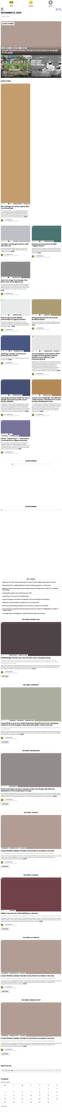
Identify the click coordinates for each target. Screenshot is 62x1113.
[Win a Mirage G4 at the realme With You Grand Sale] (15, 144)
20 (22, 1098)
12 (13, 1095)
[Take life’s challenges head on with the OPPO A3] (15, 234)
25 (5, 1102)
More (25, 217)
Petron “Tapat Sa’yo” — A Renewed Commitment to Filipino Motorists (15, 439)
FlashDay (12, 910)
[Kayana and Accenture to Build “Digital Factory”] (46, 234)
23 (48, 1098)
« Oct (2, 1106)
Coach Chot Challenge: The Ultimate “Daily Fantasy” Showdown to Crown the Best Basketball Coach (46, 400)
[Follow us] (56, 9)
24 (57, 1098)
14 (31, 1095)
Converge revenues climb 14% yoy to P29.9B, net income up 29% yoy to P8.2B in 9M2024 (15, 400)
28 (31, 1102)
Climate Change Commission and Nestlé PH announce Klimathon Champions (26, 599)
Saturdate (5, 48)
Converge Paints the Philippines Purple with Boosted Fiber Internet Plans (23, 613)
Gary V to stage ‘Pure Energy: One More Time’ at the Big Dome (14, 281)
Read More (5, 676)
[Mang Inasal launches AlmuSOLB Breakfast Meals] (46, 307)
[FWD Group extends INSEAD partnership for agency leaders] (15, 307)
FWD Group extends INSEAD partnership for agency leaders (13, 319)
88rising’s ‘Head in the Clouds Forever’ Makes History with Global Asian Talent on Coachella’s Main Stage (30, 589)
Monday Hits (16, 277)
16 (48, 1095)
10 (57, 1092)
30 (48, 1102)
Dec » (5, 1106)
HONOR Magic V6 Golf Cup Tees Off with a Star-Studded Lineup (25, 658)
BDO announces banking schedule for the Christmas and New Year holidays (25, 606)
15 (39, 1095)
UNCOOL (31, 6)
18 (5, 1098)
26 (13, 1102)
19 (13, 1098)
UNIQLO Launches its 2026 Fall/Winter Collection (19, 913)
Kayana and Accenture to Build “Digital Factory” (44, 245)
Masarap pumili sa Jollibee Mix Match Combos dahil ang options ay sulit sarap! (26, 585)
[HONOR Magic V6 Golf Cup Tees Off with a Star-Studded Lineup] (31, 639)
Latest (51, 6)
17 (57, 1095)
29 (39, 1102)
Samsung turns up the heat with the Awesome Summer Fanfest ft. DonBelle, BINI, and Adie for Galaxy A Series (30, 609)
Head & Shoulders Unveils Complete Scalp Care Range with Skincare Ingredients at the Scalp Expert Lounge (28, 790)
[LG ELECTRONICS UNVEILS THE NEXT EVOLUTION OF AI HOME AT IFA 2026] (31, 38)
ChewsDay (47, 315)
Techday (23, 48)
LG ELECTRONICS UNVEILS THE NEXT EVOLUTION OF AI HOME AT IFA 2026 (27, 851)
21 (31, 1098)
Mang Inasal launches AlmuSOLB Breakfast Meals (44, 319)
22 (39, 1098)
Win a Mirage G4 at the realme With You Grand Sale (15, 207)
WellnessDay (13, 786)
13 (22, 1095)
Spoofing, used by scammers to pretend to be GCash (13, 355)
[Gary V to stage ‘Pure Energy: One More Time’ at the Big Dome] (15, 270)
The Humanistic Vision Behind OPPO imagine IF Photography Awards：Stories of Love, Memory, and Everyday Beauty (46, 356)
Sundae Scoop (14, 48)
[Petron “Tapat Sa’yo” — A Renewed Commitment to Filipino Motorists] (15, 428)
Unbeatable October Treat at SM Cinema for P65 (16, 593)
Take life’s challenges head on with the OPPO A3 (14, 245)
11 (5, 1095)
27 (22, 1102)
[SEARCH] (60, 9)
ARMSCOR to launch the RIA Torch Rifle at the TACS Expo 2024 (20, 602)
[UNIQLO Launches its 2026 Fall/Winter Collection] (31, 894)
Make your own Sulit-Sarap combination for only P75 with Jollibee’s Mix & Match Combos (29, 582)
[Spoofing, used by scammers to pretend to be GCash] (15, 343)
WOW (11, 6)
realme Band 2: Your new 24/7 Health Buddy (15, 596)
